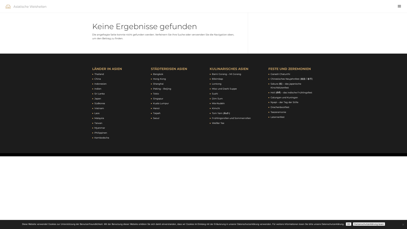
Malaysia (99, 118)
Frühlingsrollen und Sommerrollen (231, 118)
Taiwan (98, 123)
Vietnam (99, 108)
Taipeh (156, 113)
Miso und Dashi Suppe (224, 88)
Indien (97, 88)
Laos (97, 113)
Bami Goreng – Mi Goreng (226, 74)
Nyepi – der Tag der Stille (284, 102)
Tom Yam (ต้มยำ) (221, 113)
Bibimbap (217, 78)
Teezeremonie (278, 112)
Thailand (99, 74)
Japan (97, 98)
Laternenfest (278, 117)
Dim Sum (217, 98)
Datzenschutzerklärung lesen (369, 224)
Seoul (156, 118)
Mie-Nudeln (218, 103)
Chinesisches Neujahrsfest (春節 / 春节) (292, 78)
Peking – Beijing (162, 88)
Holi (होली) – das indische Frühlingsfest (291, 92)
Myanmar (99, 127)
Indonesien (100, 83)
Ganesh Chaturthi (280, 74)
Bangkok (158, 74)
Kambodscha (101, 137)
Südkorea (99, 103)
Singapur (158, 98)
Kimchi (216, 108)
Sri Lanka (99, 93)
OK (348, 224)
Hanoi (156, 108)
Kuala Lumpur (161, 103)
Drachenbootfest (280, 107)
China (97, 78)
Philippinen (100, 132)
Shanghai (158, 83)
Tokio (156, 93)
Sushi (215, 93)
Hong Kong (159, 78)
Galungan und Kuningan (284, 97)
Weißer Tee (218, 123)
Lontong (216, 83)
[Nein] (403, 224)
